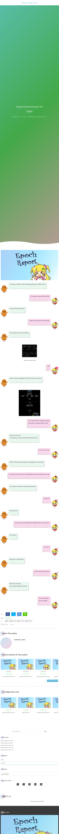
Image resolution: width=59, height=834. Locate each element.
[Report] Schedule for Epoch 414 (43, 712)
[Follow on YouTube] (35, 784)
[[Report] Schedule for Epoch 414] (43, 702)
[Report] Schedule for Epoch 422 (7, 749)
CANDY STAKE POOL (29, 3)
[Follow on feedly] (41, 784)
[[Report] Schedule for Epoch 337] (9, 702)
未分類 (2, 759)
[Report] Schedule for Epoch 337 (8, 712)
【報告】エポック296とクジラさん (29, 830)
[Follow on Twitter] (18, 784)
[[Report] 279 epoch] (26, 702)
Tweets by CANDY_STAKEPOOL (37, 801)
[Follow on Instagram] (29, 784)
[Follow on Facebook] (24, 784)
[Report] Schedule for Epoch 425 (7, 747)
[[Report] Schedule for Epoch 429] (43, 664)
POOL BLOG (29, 111)
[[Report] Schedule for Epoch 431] (26, 664)
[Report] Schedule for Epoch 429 (43, 676)
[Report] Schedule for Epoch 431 (26, 676)
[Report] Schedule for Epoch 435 (8, 676)
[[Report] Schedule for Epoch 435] (9, 664)
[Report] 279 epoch (26, 712)
